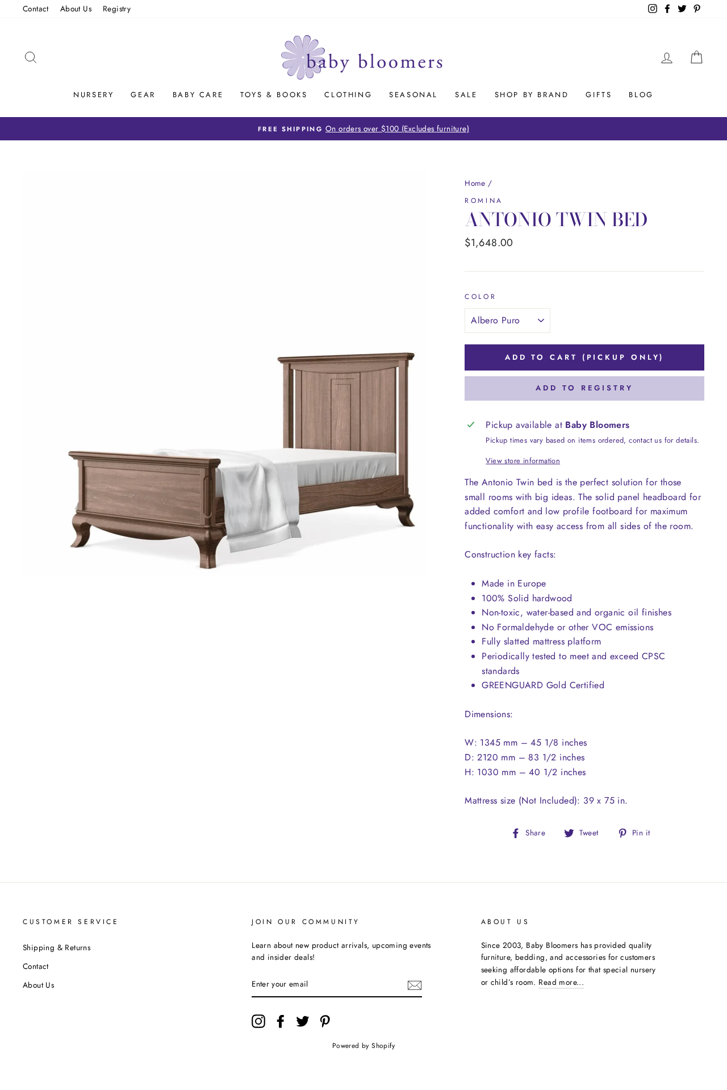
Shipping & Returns (56, 947)
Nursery (93, 94)
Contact (36, 8)
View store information (523, 460)
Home (475, 183)
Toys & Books (273, 94)
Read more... (561, 982)
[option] (363, 129)
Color (480, 297)
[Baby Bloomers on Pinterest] (325, 1021)
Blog (641, 94)
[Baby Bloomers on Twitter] (303, 1021)
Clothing (348, 94)
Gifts (599, 94)
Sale (466, 94)
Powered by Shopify (363, 1046)
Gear (143, 94)
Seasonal (413, 94)
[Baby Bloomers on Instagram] (258, 1021)
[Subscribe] (414, 984)
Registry (117, 8)
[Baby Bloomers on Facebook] (280, 1021)
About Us (75, 8)
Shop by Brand (532, 94)
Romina (484, 200)
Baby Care (198, 94)
